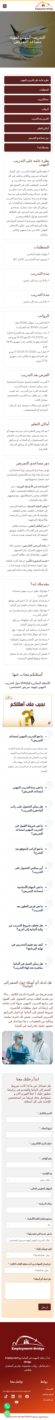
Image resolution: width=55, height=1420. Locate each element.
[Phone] (7, 1406)
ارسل (44, 1307)
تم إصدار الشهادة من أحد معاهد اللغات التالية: (29, 1263)
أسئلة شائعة (48, 1394)
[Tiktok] (6, 1396)
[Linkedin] (13, 1396)
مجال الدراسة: (44, 1203)
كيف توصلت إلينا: (43, 1248)
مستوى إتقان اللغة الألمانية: (38, 1218)
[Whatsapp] (7, 1413)
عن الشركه (48, 1399)
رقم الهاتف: (45, 1158)
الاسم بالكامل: (44, 1113)
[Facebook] (27, 1396)
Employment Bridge (15, 1416)
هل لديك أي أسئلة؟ (42, 1279)
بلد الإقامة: (46, 1173)
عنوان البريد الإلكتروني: (40, 1143)
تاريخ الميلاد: (45, 1128)
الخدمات (49, 1388)
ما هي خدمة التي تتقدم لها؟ (39, 1233)
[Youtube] (16, 1402)
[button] (4, 6)
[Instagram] (20, 1396)
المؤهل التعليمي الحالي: (40, 1188)
